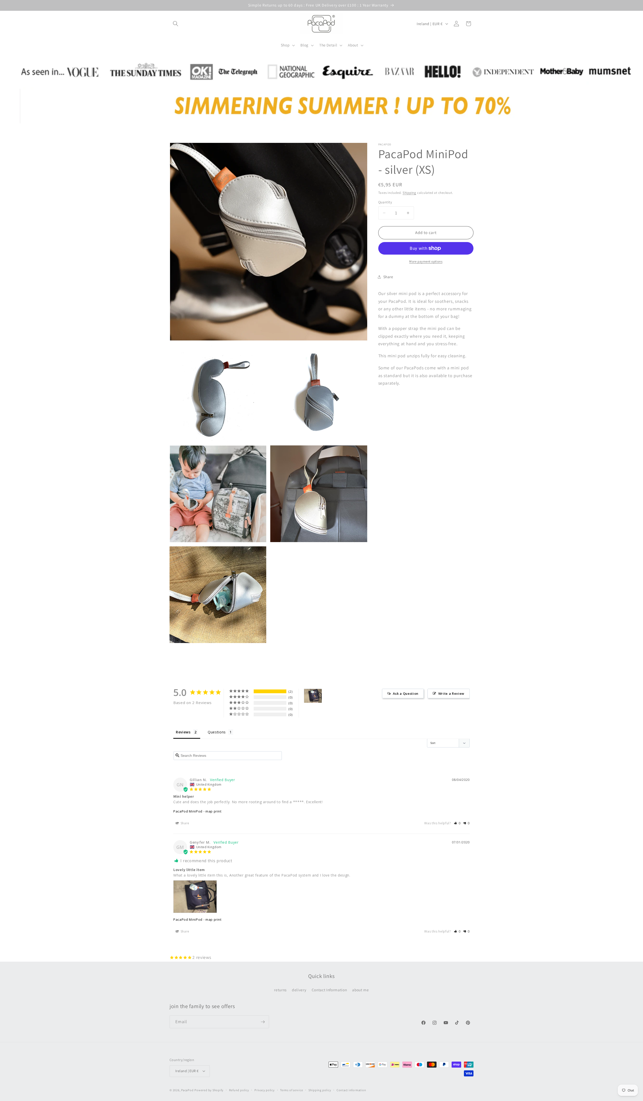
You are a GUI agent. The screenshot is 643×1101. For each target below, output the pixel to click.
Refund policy (239, 1090)
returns (280, 989)
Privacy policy (264, 1090)
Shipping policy (319, 1090)
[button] (176, 24)
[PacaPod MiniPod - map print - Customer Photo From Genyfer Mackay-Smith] (313, 696)
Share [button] (388, 276)
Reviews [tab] (183, 732)
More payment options (425, 261)
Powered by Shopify (209, 1090)
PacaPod (187, 1090)
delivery (299, 989)
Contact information (351, 1090)
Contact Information (329, 989)
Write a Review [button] (451, 693)
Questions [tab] (217, 732)
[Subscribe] (263, 1021)
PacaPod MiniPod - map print (197, 811)
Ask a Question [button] (405, 693)
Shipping (409, 193)
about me (360, 989)
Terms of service (291, 1090)
